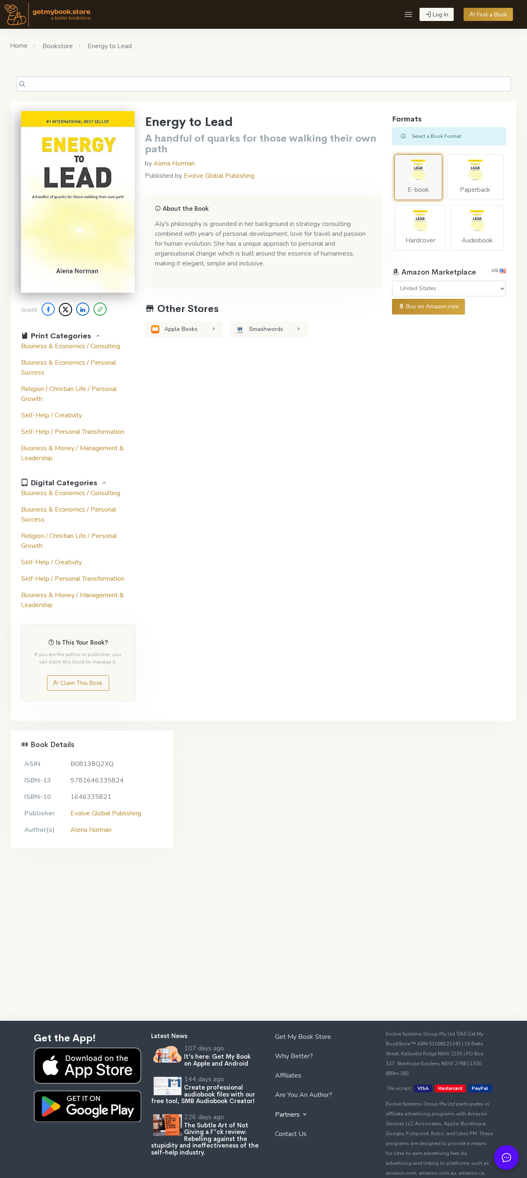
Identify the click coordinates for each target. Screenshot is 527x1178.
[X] (65, 309)
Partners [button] (288, 1114)
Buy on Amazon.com (431, 306)
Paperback (475, 189)
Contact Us (291, 1133)
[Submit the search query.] (22, 84)
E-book (418, 189)
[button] (408, 14)
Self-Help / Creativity (51, 415)
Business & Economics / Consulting (70, 346)
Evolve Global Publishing (219, 175)
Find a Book (491, 15)
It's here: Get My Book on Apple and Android (217, 1059)
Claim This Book (81, 683)
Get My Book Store (303, 1036)
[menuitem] (322, 1038)
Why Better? (294, 1056)
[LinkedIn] (82, 309)
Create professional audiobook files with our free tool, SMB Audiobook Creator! (203, 1094)
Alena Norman (174, 163)
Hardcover (420, 240)
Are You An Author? (303, 1094)
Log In (439, 15)
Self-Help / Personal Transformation (72, 431)
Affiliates (288, 1075)
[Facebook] (48, 309)
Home (19, 45)
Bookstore (57, 46)
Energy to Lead (109, 46)
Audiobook (477, 240)
